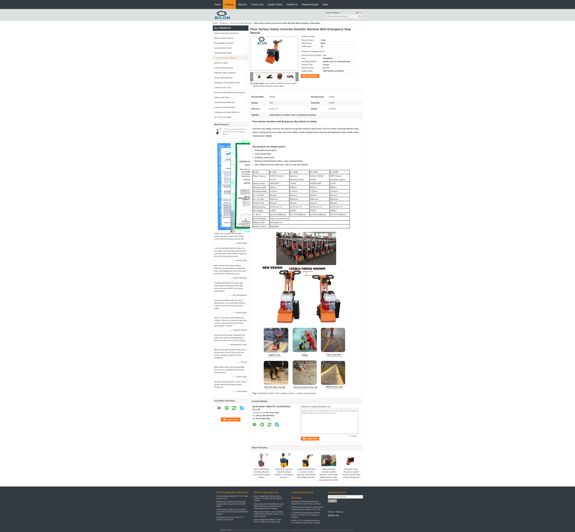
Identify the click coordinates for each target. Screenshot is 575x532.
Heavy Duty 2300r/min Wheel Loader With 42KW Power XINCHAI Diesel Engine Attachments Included (269, 506)
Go (360, 16)
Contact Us (292, 4)
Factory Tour (257, 4)
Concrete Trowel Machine (224, 107)
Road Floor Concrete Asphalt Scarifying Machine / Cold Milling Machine (284, 473)
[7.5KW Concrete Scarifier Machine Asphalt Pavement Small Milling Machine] (217, 131)
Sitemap (339, 512)
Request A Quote (310, 4)
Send (332, 501)
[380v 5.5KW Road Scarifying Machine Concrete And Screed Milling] (261, 460)
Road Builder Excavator (224, 43)
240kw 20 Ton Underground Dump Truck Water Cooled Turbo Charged (305, 521)
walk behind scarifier (265, 393)
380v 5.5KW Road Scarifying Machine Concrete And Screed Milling (261, 473)
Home (218, 4)
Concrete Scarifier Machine (241, 23)
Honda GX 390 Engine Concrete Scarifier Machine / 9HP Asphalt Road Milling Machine (306, 473)
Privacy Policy (225, 530)
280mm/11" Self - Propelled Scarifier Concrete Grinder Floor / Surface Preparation (351, 473)
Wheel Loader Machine (223, 38)
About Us (242, 4)
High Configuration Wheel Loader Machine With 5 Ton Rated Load (267, 521)
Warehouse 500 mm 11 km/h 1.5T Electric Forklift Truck (230, 518)
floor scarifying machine (285, 393)
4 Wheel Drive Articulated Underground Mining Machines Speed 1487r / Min (307, 508)
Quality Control (275, 4)
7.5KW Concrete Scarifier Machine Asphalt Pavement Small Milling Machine (234, 131)
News (325, 4)
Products (229, 4)
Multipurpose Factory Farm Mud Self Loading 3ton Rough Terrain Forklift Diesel (231, 504)
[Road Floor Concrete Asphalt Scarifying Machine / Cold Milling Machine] (283, 460)
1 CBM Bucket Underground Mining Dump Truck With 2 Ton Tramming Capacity (305, 515)
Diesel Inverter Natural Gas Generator (229, 92)
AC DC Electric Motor (222, 117)
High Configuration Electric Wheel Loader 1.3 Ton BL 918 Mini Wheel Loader (268, 498)
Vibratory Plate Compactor (225, 73)
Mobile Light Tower (222, 97)
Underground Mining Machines (227, 112)
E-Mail (331, 512)
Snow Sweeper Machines (224, 102)
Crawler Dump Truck (222, 88)
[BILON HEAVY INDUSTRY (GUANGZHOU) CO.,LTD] (221, 15)
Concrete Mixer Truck (223, 48)
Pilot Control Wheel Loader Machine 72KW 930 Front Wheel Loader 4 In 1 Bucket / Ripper (269, 514)
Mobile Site (334, 515)
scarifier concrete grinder (306, 393)
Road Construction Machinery (226, 33)
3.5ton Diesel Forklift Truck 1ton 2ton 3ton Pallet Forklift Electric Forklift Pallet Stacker (232, 511)
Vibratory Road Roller (223, 53)
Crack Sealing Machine (223, 68)
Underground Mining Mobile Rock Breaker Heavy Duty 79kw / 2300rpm (306, 503)
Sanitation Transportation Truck (227, 83)
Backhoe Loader (221, 63)
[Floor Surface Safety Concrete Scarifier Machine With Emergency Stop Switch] (274, 53)
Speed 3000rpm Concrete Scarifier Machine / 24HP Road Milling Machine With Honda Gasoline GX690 (328, 474)
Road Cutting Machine (223, 78)
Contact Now (311, 76)
